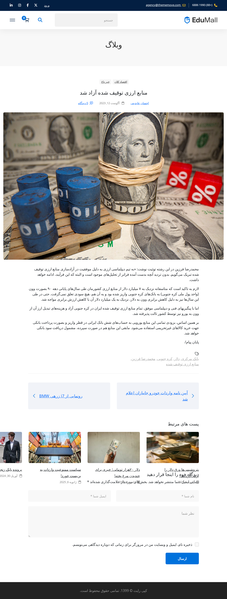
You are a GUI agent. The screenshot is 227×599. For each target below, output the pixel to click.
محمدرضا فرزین (143, 358)
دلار (177, 358)
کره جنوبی (164, 358)
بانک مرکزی (190, 358)
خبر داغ (105, 82)
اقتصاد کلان (120, 82)
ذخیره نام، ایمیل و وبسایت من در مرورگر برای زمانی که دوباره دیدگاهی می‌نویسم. (132, 544)
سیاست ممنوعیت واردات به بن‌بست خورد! (60, 472)
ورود (46, 5)
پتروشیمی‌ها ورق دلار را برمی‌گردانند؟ (181, 472)
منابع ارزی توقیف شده (182, 364)
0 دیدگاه (83, 103)
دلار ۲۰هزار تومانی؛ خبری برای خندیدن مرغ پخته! (117, 472)
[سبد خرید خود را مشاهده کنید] (25, 20)
